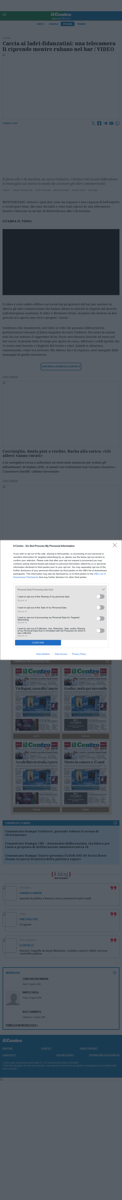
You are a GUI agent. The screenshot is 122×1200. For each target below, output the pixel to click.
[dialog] (61, 600)
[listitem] (61, 589)
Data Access (61, 654)
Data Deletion (43, 654)
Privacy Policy (79, 654)
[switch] (100, 596)
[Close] (116, 546)
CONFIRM (38, 643)
